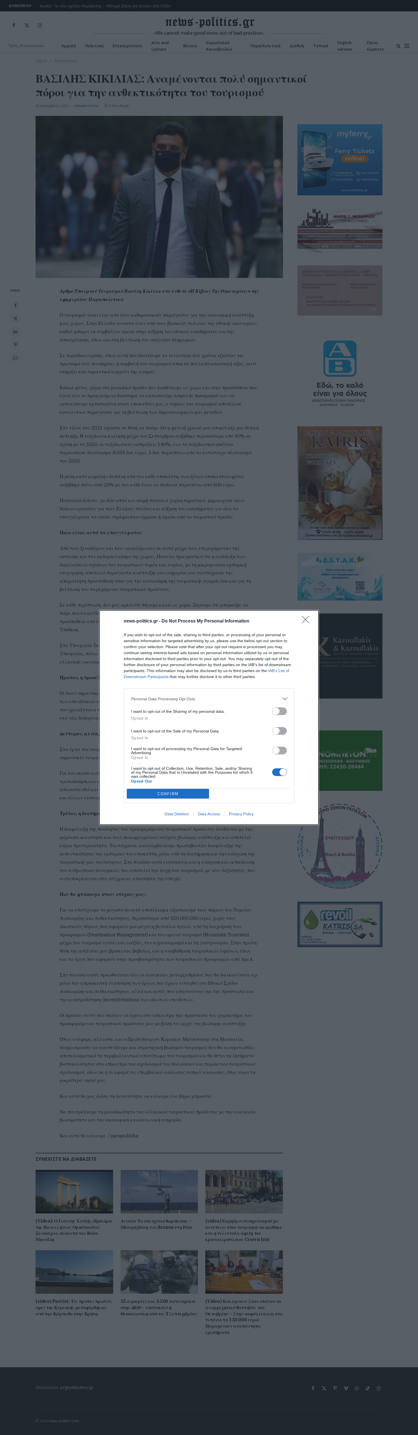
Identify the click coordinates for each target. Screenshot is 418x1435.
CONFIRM (168, 794)
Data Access (209, 814)
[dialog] (209, 717)
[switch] (279, 711)
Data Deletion (177, 814)
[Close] (307, 621)
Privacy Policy (241, 814)
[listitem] (209, 699)
